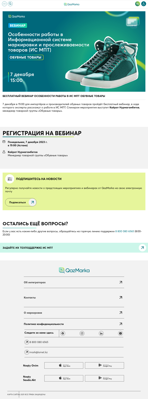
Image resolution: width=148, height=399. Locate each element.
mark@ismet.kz (39, 352)
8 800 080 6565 (124, 231)
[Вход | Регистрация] (143, 3)
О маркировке (33, 312)
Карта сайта (13, 394)
